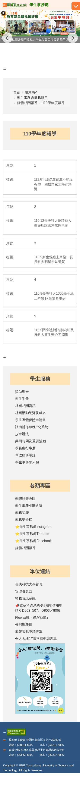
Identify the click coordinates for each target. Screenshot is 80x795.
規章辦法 (22, 434)
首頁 (16, 92)
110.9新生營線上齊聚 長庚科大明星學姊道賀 (53, 259)
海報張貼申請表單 (28, 631)
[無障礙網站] (16, 731)
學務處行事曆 (25, 448)
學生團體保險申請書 (30, 420)
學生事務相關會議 (28, 505)
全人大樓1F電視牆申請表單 (36, 639)
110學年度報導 (53, 103)
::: (4, 69)
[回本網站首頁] (15, 5)
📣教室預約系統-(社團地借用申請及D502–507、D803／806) (39, 608)
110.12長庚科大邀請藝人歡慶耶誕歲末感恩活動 (52, 223)
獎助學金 (22, 392)
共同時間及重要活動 (30, 441)
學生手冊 (22, 399)
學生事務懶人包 (27, 462)
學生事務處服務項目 (32, 98)
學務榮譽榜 (23, 520)
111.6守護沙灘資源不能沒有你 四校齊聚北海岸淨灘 (53, 184)
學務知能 (22, 512)
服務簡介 (31, 92)
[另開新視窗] (40, 678)
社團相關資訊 (25, 406)
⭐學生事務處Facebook (33, 541)
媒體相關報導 (27, 103)
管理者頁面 (23, 591)
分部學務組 (23, 624)
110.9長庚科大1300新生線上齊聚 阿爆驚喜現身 (54, 296)
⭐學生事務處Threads (32, 534)
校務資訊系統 (25, 598)
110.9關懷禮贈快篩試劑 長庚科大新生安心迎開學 (54, 332)
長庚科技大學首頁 (28, 584)
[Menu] (75, 6)
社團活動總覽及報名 (30, 413)
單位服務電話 (25, 455)
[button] (3, 13)
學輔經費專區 (25, 498)
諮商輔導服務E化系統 (31, 427)
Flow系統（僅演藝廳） (32, 617)
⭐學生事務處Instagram (33, 527)
